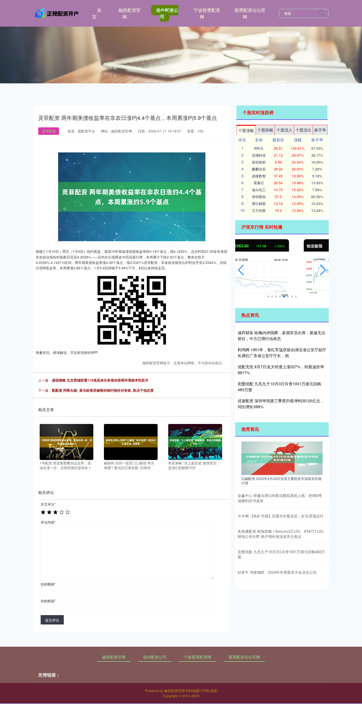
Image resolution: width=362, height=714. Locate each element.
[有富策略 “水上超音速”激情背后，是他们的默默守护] (195, 441)
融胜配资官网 (129, 13)
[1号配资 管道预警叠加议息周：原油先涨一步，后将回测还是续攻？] (66, 441)
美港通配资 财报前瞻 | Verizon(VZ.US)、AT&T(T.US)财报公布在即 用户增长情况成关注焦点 (281, 534)
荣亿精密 (259, 203)
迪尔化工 (259, 189)
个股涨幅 (246, 130)
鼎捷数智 (259, 175)
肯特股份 (259, 196)
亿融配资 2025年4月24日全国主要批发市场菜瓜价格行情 (281, 480)
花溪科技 (259, 155)
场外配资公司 (167, 13)
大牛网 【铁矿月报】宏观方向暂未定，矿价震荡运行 (281, 515)
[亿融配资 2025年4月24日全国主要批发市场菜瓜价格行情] (282, 457)
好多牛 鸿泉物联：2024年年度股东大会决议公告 (277, 572)
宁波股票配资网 (207, 13)
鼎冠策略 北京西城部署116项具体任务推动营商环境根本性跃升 (100, 380)
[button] (241, 270)
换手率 (320, 130)
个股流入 (284, 130)
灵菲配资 (49, 130)
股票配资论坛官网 (249, 13)
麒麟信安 (259, 168)
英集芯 (259, 182)
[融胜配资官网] (57, 12)
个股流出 (303, 130)
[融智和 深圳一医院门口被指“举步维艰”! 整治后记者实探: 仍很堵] (131, 441)
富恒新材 (259, 162)
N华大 (258, 148)
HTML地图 (209, 690)
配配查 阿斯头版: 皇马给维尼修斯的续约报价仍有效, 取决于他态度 (103, 390)
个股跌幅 (265, 130)
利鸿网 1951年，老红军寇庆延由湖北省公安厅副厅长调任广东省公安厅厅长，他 (282, 352)
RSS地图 (193, 690)
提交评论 (52, 620)
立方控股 (259, 210)
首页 (96, 13)
